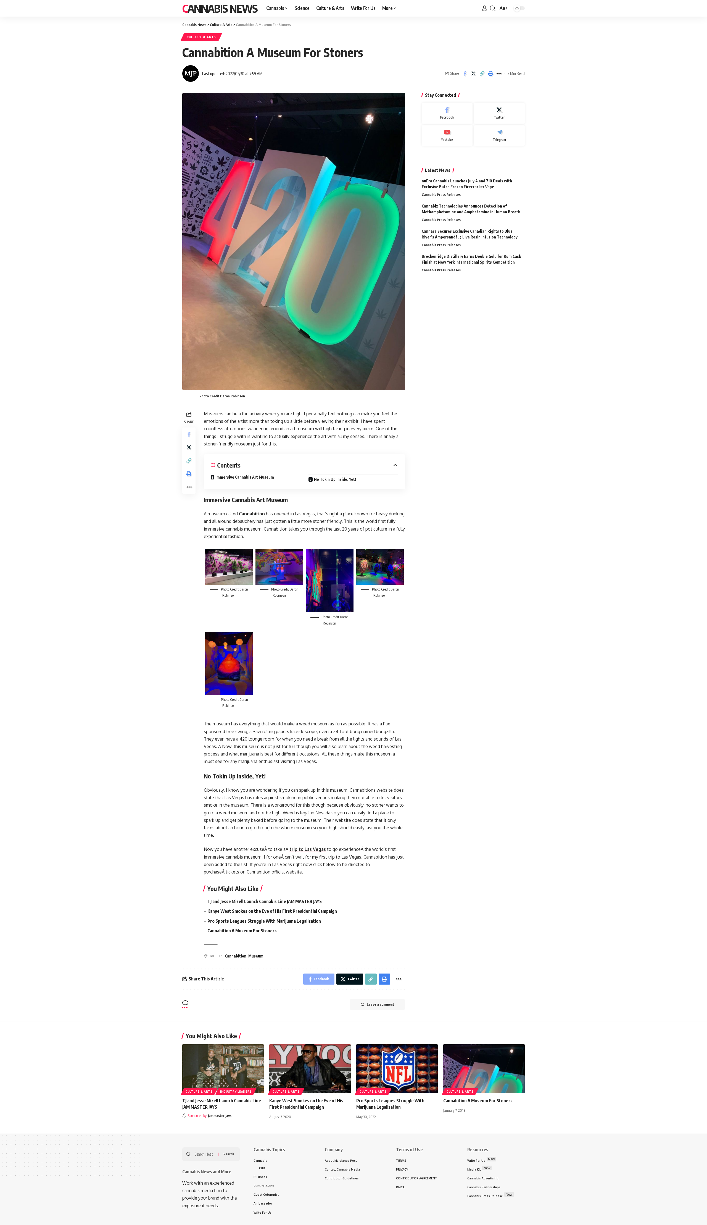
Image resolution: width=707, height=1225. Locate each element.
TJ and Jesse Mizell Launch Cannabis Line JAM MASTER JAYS (264, 901)
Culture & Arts (201, 37)
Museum (255, 956)
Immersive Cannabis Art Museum (244, 477)
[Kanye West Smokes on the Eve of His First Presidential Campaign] (310, 1068)
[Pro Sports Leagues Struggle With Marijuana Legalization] (397, 1068)
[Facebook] (447, 113)
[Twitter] (499, 113)
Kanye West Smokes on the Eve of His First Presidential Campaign (272, 911)
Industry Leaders (236, 1091)
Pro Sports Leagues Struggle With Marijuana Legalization (264, 921)
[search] (492, 8)
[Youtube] (447, 135)
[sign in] (484, 8)
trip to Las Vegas (307, 849)
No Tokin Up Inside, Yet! (335, 479)
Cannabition (252, 513)
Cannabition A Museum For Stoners (242, 930)
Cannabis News (219, 8)
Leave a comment (380, 1004)
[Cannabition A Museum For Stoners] (484, 1068)
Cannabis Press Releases (441, 194)
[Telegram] (499, 135)
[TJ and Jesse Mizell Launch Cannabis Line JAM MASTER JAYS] (223, 1068)
